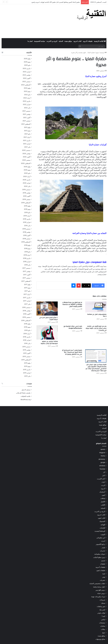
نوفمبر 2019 (26, 193)
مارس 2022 (26, 101)
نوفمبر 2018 (26, 232)
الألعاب (103, 505)
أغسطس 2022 (25, 85)
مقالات (103, 629)
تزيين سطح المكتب (99, 557)
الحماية (61, 41)
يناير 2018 (27, 265)
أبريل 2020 (26, 176)
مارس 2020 (26, 180)
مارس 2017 (26, 297)
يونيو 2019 (27, 209)
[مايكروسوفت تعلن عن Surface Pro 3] (95, 306)
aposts (103, 449)
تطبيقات (102, 564)
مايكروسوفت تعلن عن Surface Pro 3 (96, 315)
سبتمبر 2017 (26, 278)
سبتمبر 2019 (26, 199)
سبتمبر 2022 (26, 81)
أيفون (103, 495)
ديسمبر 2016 (26, 307)
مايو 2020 (27, 173)
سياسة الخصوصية (39, 41)
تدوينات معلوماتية (99, 554)
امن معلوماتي (101, 538)
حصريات (102, 580)
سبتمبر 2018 (26, 238)
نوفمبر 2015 (26, 350)
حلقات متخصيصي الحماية (97, 583)
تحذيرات (102, 551)
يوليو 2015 (27, 363)
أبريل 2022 (26, 98)
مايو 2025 (27, 65)
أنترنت (103, 485)
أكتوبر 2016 (26, 314)
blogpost (102, 452)
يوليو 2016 (27, 324)
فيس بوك (102, 610)
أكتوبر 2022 (26, 78)
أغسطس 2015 (25, 360)
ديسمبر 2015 (26, 347)
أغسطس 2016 (25, 320)
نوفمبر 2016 (26, 310)
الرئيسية (102, 52)
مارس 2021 (26, 140)
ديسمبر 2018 (26, 229)
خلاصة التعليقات (25, 396)
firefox (103, 456)
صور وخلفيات (101, 606)
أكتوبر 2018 (26, 235)
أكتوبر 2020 (26, 157)
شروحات (102, 600)
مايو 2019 (27, 212)
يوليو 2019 (27, 206)
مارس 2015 (26, 369)
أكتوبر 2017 (26, 274)
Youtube (102, 469)
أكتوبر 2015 (26, 353)
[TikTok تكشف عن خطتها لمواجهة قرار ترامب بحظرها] (47, 332)
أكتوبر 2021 (26, 117)
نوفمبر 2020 (26, 153)
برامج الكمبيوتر (100, 544)
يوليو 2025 (27, 58)
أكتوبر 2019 (26, 196)
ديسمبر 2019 (26, 189)
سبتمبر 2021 (26, 121)
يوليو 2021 (27, 127)
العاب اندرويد (77, 41)
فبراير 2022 (26, 104)
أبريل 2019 (26, 216)
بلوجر (103, 547)
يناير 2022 (27, 108)
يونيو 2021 (27, 130)
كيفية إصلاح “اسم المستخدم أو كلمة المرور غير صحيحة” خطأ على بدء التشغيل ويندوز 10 (72, 352)
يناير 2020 (27, 186)
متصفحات (102, 623)
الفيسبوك (102, 521)
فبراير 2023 (26, 72)
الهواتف (103, 524)
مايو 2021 (27, 134)
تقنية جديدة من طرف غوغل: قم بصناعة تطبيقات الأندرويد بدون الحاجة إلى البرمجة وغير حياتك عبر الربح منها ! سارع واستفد (96, 367)
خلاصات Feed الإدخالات (23, 393)
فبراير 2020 (26, 183)
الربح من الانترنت (52, 41)
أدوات (103, 482)
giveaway (102, 459)
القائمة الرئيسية (99, 41)
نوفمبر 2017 (26, 271)
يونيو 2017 (27, 288)
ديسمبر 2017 (26, 268)
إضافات (103, 498)
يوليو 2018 (27, 245)
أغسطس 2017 (25, 281)
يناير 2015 (27, 376)
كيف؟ (103, 616)
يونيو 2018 (27, 248)
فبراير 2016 (26, 340)
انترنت (103, 541)
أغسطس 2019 (25, 202)
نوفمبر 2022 (26, 75)
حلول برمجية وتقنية (99, 587)
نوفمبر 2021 (26, 114)
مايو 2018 (27, 252)
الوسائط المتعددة (100, 531)
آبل (104, 472)
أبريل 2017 (27, 294)
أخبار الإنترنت (101, 479)
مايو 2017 (27, 291)
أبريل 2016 (26, 333)
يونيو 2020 (27, 170)
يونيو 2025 (27, 62)
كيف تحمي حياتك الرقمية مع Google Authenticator (73, 327)
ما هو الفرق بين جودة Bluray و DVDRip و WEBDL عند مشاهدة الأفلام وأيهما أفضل (72, 304)
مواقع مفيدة (68, 41)
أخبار (103, 475)
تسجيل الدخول (26, 390)
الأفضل (103, 502)
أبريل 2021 (27, 137)
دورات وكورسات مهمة (98, 596)
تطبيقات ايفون (100, 570)
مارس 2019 (26, 219)
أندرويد (103, 488)
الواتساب (102, 528)
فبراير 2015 (26, 373)
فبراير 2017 (26, 301)
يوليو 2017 (27, 284)
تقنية (103, 574)
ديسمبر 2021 (26, 111)
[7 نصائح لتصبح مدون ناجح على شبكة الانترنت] (47, 308)
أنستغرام (102, 492)
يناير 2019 (27, 225)
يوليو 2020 (27, 166)
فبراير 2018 (26, 261)
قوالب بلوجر (101, 613)
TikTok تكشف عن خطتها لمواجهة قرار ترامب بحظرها (49, 342)
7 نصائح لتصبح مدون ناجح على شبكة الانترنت (48, 318)
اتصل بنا (30, 41)
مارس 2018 (26, 258)
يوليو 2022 (27, 88)
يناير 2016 (27, 343)
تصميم (103, 560)
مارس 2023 (26, 68)
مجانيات (102, 626)
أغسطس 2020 (25, 163)
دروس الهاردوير (100, 590)
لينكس (103, 619)
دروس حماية (101, 593)
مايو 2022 (27, 94)
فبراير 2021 (26, 144)
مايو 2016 (27, 330)
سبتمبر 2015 (26, 356)
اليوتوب (103, 534)
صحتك (103, 603)
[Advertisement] (36, 21)
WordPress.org (25, 399)
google (103, 462)
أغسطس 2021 (25, 124)
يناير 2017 (27, 304)
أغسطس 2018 (25, 242)
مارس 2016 (26, 337)
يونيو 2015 (27, 366)
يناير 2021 (27, 147)
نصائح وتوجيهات (100, 639)
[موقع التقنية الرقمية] (91, 15)
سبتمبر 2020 (26, 160)
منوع (97, 52)
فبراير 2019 (26, 222)
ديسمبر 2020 (26, 150)
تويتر (103, 577)
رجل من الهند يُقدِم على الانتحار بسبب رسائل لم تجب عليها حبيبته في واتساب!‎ (96, 328)
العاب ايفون (101, 518)
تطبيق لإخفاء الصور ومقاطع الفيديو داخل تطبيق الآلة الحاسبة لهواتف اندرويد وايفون (55, 2)
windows (102, 466)
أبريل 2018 (27, 255)
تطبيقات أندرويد (87, 41)
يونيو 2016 (27, 327)
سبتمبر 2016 (26, 317)
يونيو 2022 (27, 91)
